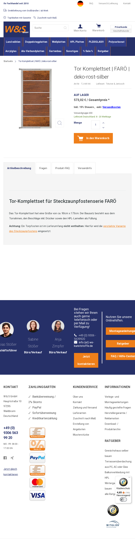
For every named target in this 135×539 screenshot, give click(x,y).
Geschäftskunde (121, 31)
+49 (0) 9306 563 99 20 (11, 433)
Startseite (8, 61)
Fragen (43, 168)
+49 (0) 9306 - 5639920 (85, 337)
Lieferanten (79, 413)
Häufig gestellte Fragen (118, 407)
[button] (80, 28)
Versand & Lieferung (108, 3)
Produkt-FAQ (62, 168)
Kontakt (127, 3)
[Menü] (129, 478)
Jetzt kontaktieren (86, 360)
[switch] (123, 499)
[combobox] (50, 27)
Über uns (78, 396)
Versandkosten (111, 107)
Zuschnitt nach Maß (84, 418)
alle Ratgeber (112, 494)
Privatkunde (121, 27)
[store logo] (17, 29)
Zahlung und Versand (85, 407)
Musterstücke (81, 434)
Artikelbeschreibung (19, 168)
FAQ (91, 3)
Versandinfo (85, 168)
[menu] (67, 46)
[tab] (19, 168)
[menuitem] (13, 42)
